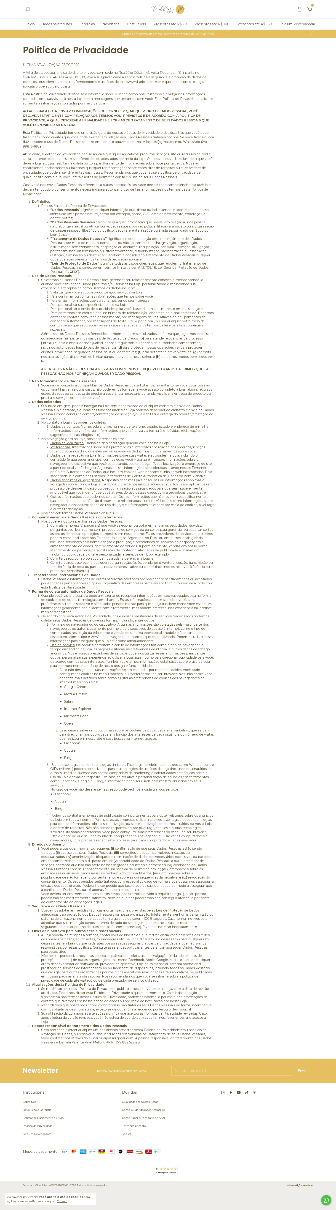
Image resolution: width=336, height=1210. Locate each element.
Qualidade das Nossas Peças (140, 1101)
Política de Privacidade (37, 1126)
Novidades (110, 24)
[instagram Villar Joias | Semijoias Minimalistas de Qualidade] (223, 1092)
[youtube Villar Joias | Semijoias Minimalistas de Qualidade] (239, 1092)
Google (70, 750)
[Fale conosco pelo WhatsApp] (326, 1200)
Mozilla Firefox (75, 694)
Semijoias (87, 24)
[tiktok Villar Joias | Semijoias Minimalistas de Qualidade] (247, 1092)
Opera (69, 723)
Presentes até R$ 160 (254, 24)
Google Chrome (77, 687)
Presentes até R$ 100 (212, 24)
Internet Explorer (77, 709)
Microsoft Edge (76, 716)
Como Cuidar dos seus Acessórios (143, 1109)
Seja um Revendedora (297, 24)
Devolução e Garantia (37, 1109)
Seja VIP (127, 1134)
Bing (68, 758)
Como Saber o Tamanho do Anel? (144, 1118)
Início (30, 24)
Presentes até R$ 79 (170, 24)
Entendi (62, 1201)
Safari (68, 701)
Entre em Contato (134, 1126)
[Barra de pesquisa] (28, 9)
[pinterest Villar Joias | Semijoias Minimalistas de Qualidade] (255, 1092)
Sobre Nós (29, 1101)
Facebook (72, 743)
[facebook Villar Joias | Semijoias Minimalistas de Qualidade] (231, 1092)
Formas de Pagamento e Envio (43, 1118)
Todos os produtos (57, 24)
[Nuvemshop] (299, 1186)
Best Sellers (136, 24)
